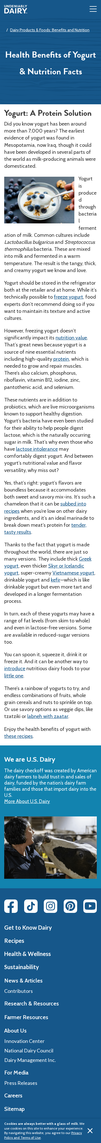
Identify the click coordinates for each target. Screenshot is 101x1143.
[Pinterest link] (70, 906)
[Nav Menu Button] (93, 9)
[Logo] (15, 9)
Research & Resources (31, 1003)
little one (13, 676)
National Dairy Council (28, 1050)
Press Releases (20, 1083)
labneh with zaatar (47, 716)
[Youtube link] (90, 906)
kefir (55, 580)
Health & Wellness (27, 953)
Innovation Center (24, 1041)
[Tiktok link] (31, 906)
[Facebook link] (11, 906)
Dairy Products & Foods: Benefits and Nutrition (49, 29)
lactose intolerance (37, 449)
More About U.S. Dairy (27, 801)
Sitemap (14, 1109)
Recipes (14, 940)
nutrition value (71, 338)
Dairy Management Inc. (30, 1060)
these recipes (18, 736)
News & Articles (23, 980)
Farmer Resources (26, 1017)
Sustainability (21, 966)
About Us (15, 1030)
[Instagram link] (50, 906)
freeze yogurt (68, 297)
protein (61, 359)
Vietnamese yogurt (73, 573)
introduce (14, 668)
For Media (16, 1072)
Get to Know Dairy (28, 927)
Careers (13, 1095)
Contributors (18, 991)
